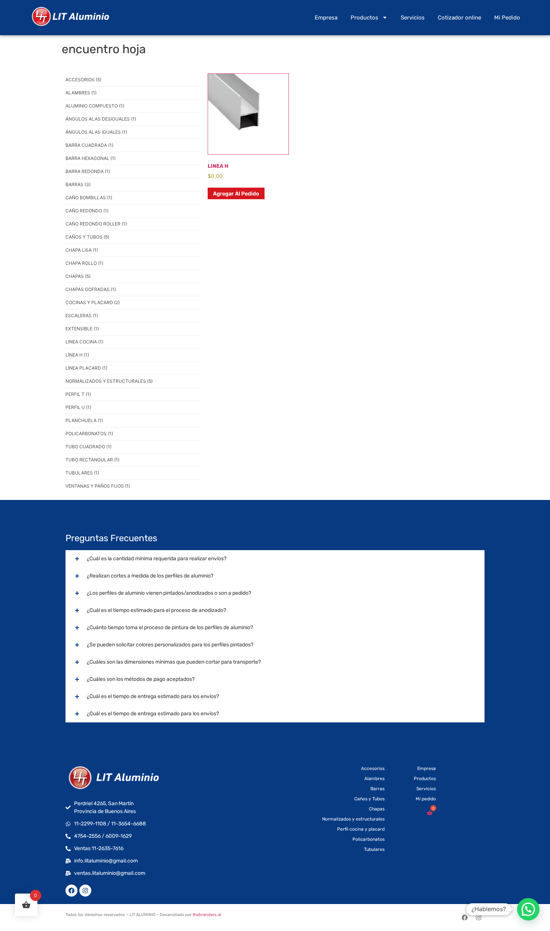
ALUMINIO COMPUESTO (94, 106)
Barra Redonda (87, 171)
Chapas (78, 276)
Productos (364, 17)
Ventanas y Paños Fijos (97, 486)
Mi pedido (426, 798)
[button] (528, 909)
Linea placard (86, 368)
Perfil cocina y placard (361, 829)
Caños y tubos (87, 237)
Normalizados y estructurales (109, 381)
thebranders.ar (207, 914)
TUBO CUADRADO (88, 446)
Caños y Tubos (369, 798)
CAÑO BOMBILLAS (88, 197)
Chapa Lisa (81, 250)
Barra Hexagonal (90, 158)
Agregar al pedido (236, 193)
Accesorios (83, 79)
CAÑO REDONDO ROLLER (96, 224)
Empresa (326, 17)
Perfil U (78, 407)
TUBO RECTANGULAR (92, 460)
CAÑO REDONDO (87, 210)
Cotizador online (459, 17)
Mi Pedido (507, 17)
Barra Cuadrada (89, 145)
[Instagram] (85, 891)
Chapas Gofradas (90, 289)
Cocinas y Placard (92, 302)
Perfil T (78, 394)
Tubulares (82, 473)
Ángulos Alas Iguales (96, 132)
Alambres (81, 92)
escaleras (81, 315)
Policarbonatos (89, 433)
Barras (78, 184)
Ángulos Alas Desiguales (100, 119)
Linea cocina (84, 342)
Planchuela (84, 420)
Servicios (413, 17)
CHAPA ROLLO (84, 263)
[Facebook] (71, 891)
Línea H (77, 355)
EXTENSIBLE (82, 328)
